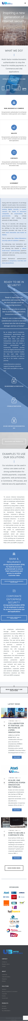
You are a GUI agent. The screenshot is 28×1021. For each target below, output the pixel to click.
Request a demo (6, 964)
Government (5, 998)
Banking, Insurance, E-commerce (9, 991)
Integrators (4, 979)
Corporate (4, 993)
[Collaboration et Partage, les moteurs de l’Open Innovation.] (14, 713)
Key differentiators (6, 1010)
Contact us (4, 962)
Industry (4, 995)
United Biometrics (6, 976)
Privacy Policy (14, 1020)
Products (4, 1006)
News (16, 720)
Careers (4, 966)
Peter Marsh (11, 720)
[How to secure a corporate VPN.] (14, 822)
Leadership (4, 974)
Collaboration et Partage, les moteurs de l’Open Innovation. (16, 727)
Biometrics (4, 1008)
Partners (4, 981)
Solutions (4, 989)
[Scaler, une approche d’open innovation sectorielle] (14, 770)
